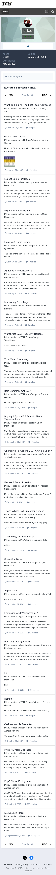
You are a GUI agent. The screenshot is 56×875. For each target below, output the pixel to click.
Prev (11, 95)
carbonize (25, 486)
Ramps (8, 698)
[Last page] (51, 95)
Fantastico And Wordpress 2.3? (21, 613)
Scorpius (24, 363)
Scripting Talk (40, 540)
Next (44, 95)
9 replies (32, 715)
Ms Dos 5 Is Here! (14, 812)
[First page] (5, 95)
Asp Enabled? (11, 590)
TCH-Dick (25, 676)
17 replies (32, 170)
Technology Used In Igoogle (19, 536)
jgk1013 (23, 616)
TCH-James (26, 274)
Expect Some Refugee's (17, 178)
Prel (22, 540)
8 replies (32, 202)
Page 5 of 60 (28, 95)
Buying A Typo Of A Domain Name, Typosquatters (23, 418)
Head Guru (25, 727)
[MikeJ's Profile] (28, 46)
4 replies (32, 262)
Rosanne (24, 594)
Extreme (24, 245)
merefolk (24, 108)
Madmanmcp (26, 182)
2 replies (34, 407)
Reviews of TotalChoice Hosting (19, 517)
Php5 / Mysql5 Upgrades (17, 749)
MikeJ (7, 108)
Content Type (14, 76)
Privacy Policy (21, 864)
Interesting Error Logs (16, 302)
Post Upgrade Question (17, 641)
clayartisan (25, 454)
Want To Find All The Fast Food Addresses (27, 104)
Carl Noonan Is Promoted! (18, 724)
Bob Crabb (25, 305)
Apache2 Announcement (18, 270)
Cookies (48, 864)
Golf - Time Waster (14, 136)
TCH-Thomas (26, 337)
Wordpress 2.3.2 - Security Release (23, 333)
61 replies (34, 581)
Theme (7, 864)
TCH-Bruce (25, 140)
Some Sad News (13, 559)
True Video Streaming (16, 359)
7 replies (34, 473)
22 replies (35, 836)
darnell (23, 422)
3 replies (32, 128)
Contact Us (36, 864)
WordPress (9, 340)
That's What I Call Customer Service (24, 511)
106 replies (32, 772)
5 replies (31, 325)
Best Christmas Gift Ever (17, 390)
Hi (5, 673)
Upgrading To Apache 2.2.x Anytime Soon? (28, 450)
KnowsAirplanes (27, 514)
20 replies (32, 293)
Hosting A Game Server (17, 242)
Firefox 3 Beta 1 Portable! (18, 482)
